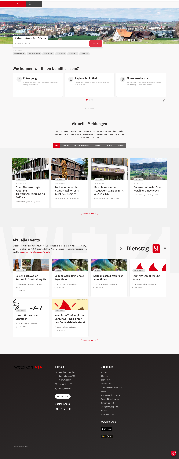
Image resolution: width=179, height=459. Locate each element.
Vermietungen (19, 54)
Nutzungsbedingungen (110, 395)
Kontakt (104, 372)
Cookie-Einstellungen (110, 399)
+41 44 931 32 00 (65, 384)
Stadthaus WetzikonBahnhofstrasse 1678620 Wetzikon (67, 376)
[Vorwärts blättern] (165, 248)
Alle (56, 145)
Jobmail (104, 411)
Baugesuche (48, 54)
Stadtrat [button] (121, 145)
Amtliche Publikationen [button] (81, 145)
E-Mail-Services (107, 414)
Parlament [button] (110, 145)
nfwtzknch (66, 388)
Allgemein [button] (66, 145)
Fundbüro (84, 54)
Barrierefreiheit (107, 403)
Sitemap (104, 376)
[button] (19, 4)
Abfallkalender (34, 54)
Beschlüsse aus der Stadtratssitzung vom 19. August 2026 (109, 191)
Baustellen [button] (98, 145)
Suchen (36, 4)
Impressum (105, 380)
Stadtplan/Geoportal (109, 407)
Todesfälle (73, 54)
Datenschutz (106, 384)
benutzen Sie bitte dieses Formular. (36, 252)
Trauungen (61, 54)
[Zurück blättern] (121, 248)
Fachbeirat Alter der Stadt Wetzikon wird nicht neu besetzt (67, 191)
